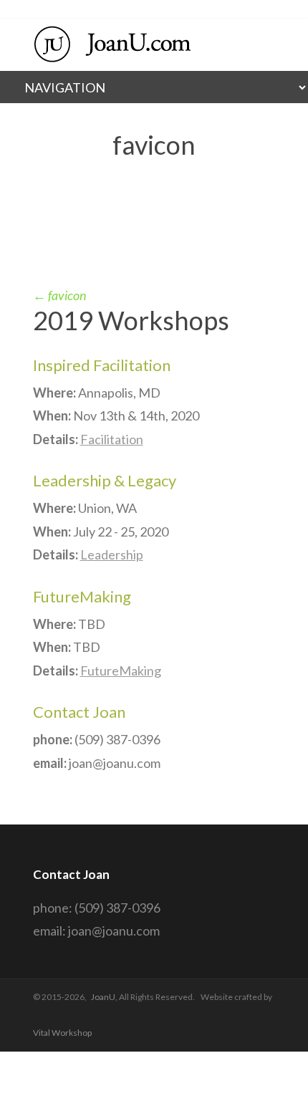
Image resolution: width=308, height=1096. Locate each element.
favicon (59, 295)
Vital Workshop (62, 1032)
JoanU (103, 996)
